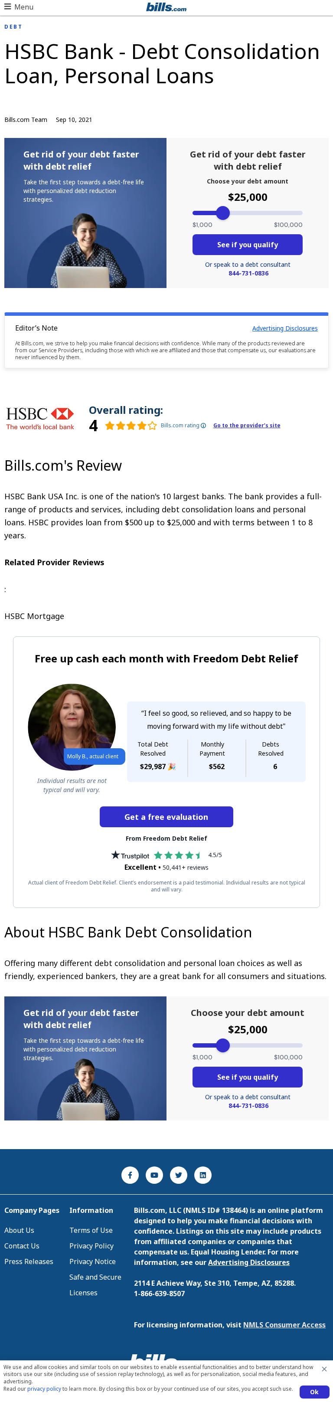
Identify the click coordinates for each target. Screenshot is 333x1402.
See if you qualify (247, 244)
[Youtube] (154, 1175)
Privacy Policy (91, 1246)
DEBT (13, 26)
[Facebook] (130, 1175)
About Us (19, 1230)
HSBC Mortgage (34, 616)
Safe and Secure (95, 1277)
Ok (314, 1392)
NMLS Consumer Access (284, 1325)
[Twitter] (178, 1175)
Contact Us (21, 1246)
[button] (18, 7)
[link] (123, 425)
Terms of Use (91, 1230)
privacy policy (44, 1388)
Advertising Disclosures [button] (285, 328)
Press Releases (28, 1261)
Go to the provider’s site (247, 425)
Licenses (83, 1292)
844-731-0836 (248, 273)
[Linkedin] (203, 1175)
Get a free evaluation (166, 817)
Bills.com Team (25, 119)
